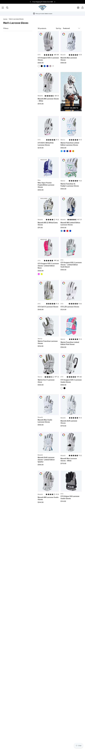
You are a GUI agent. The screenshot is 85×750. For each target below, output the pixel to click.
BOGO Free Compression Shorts (42, 2)
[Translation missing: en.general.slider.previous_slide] (30, 2)
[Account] (78, 8)
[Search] (7, 8)
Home (5, 19)
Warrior (63, 140)
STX (39, 55)
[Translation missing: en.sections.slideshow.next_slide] (54, 2)
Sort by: (59, 28)
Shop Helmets (71, 108)
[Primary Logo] (42, 7)
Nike (39, 180)
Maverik (63, 55)
